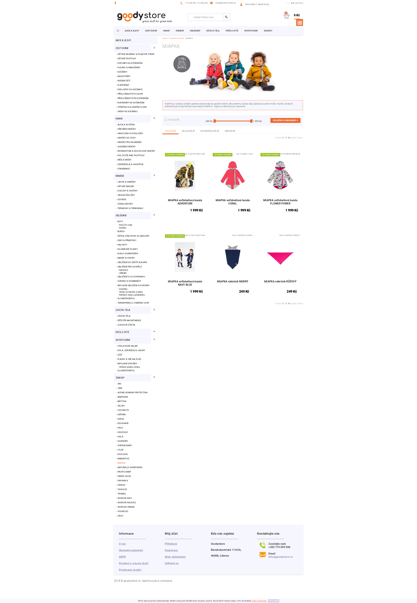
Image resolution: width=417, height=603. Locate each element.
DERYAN (122, 414)
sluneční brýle (126, 370)
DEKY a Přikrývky (127, 240)
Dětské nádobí (126, 186)
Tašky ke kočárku (128, 111)
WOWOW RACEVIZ (127, 502)
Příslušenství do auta (130, 94)
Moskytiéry (124, 76)
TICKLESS (122, 489)
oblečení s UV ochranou (131, 276)
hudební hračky (127, 146)
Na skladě (173, 120)
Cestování (151, 30)
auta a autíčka (126, 124)
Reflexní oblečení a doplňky (134, 285)
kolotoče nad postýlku (131, 155)
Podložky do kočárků (130, 89)
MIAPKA (122, 463)
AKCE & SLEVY (132, 30)
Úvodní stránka (118, 31)
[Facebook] (115, 3)
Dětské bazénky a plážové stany (136, 54)
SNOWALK (123, 480)
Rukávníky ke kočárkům (131, 102)
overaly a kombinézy (129, 281)
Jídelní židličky (126, 195)
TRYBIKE (122, 493)
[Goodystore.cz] (144, 17)
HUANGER (123, 441)
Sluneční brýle (126, 298)
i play (121, 450)
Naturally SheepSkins (130, 467)
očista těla (213, 30)
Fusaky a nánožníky (129, 67)
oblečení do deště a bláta (132, 262)
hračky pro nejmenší (129, 142)
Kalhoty (122, 244)
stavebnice (124, 168)
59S (119, 383)
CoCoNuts (123, 410)
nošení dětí (124, 80)
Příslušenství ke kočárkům (133, 98)
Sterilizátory (125, 204)
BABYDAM (123, 397)
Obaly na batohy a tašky (131, 292)
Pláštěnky (123, 85)
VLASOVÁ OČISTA (126, 325)
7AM (120, 388)
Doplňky (123, 289)
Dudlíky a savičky (127, 190)
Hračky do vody (127, 138)
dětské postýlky (127, 58)
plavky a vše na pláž (129, 359)
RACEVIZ (123, 270)
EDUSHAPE (123, 423)
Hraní (166, 30)
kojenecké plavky (128, 249)
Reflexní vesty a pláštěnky (132, 295)
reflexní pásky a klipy (129, 367)
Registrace (263, 4)
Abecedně (230, 131)
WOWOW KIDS (125, 498)
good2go (123, 432)
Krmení (180, 30)
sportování (251, 30)
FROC (120, 428)
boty (120, 221)
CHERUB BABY (125, 445)
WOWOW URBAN (126, 507)
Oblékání (195, 30)
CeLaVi (121, 405)
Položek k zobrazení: (285, 120)
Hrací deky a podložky (130, 133)
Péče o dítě (232, 30)
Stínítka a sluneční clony (132, 107)
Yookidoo (123, 511)
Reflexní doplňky (127, 363)
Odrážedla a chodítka (130, 164)
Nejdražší (170, 131)
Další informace (259, 601)
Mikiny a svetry (126, 258)
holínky (122, 228)
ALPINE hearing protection (133, 392)
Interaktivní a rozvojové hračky (136, 151)
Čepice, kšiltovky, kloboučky (134, 236)
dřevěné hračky (127, 129)
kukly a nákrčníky (128, 253)
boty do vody (125, 225)
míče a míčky (124, 160)
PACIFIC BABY (124, 472)
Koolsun (123, 454)
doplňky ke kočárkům (130, 63)
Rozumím (273, 601)
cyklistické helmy (128, 346)
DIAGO (121, 419)
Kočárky (122, 72)
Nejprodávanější (209, 131)
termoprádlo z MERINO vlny (133, 303)
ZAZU (120, 515)
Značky (268, 30)
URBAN (123, 273)
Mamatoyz (123, 458)
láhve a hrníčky (127, 182)
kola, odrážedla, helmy (131, 350)
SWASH (121, 485)
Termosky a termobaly (130, 208)
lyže (120, 354)
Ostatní (122, 199)
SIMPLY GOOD (124, 476)
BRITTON (122, 401)
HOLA (120, 436)
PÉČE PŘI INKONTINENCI (129, 320)
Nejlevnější (188, 131)
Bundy (121, 231)
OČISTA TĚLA (124, 316)
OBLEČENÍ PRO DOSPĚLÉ (130, 266)
